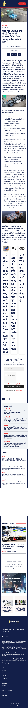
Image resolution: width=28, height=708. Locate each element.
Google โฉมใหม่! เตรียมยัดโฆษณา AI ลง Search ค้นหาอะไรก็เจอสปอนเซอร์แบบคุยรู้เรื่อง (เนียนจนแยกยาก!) (14, 476)
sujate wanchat (16, 46)
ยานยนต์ (4, 25)
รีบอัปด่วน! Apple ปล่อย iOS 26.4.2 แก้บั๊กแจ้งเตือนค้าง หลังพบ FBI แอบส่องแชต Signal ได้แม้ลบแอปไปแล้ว (15, 445)
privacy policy (19, 390)
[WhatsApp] (19, 54)
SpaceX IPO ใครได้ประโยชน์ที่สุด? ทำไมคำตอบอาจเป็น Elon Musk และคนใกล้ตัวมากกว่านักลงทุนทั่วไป (13, 468)
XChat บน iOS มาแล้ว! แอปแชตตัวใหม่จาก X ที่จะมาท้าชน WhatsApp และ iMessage (15, 412)
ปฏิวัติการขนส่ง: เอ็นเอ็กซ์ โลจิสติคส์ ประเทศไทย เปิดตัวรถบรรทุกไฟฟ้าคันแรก (13, 547)
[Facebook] (8, 54)
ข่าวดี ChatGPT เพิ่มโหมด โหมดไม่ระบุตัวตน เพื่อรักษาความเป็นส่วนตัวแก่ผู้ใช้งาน (7, 609)
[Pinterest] (15, 54)
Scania (7, 399)
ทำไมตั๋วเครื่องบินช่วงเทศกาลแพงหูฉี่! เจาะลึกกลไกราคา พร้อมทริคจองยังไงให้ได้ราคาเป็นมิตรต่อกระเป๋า (15, 436)
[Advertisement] (14, 502)
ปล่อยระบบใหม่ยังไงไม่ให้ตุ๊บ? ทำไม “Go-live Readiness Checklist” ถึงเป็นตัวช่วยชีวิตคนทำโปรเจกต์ (15, 428)
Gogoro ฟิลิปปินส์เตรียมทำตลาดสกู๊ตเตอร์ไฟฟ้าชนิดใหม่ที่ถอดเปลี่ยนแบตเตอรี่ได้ (21, 609)
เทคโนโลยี (7, 408)
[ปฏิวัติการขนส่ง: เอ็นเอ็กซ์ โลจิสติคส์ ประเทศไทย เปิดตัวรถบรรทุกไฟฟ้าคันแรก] (14, 534)
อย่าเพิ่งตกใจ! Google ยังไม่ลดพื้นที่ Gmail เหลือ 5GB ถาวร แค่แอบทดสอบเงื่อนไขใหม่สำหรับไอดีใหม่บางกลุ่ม (15, 420)
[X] (12, 54)
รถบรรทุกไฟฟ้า (13, 399)
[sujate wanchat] (8, 47)
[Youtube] (17, 705)
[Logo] (4, 4)
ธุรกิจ (3, 456)
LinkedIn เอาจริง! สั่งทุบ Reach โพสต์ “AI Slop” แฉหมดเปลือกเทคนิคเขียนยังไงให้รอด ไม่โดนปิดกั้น (13, 483)
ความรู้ (6, 425)
